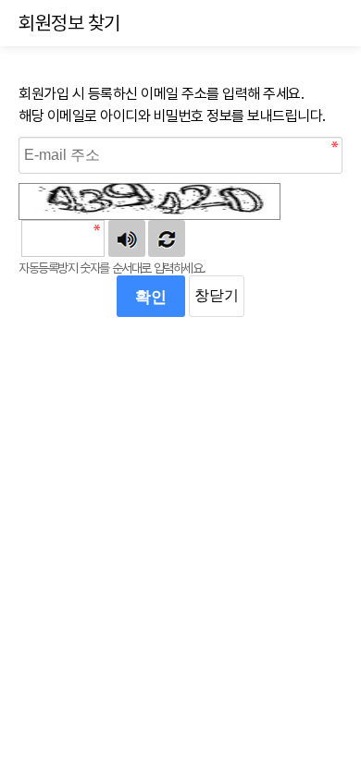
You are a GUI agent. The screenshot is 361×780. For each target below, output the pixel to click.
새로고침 (166, 238)
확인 (151, 296)
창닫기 (216, 295)
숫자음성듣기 (126, 238)
